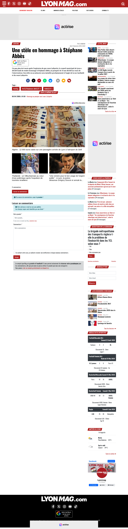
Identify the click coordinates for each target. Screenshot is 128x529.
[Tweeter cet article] (33, 80)
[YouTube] (24, 3)
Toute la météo (110, 454)
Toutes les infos (110, 111)
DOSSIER (100, 295)
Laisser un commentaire (20, 191)
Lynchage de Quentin (105, 323)
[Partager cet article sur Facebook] (28, 80)
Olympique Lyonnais (104, 316)
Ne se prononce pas (95, 252)
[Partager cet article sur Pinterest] (39, 80)
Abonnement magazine (25, 10)
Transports (101, 58)
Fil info (43, 10)
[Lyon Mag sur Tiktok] (75, 508)
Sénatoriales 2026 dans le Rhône (106, 311)
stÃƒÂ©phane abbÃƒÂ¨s (32, 89)
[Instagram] (18, 3)
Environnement (102, 76)
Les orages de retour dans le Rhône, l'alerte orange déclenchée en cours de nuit (106, 81)
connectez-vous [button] (33, 221)
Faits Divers (89, 10)
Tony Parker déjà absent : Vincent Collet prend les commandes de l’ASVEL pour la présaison (106, 52)
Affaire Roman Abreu (105, 297)
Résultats (114, 261)
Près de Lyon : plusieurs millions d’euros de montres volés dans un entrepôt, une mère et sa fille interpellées (101, 204)
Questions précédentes (93, 261)
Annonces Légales (59, 10)
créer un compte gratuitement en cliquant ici (35, 268)
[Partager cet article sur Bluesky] (50, 80)
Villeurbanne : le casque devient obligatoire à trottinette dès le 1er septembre (106, 63)
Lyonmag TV (105, 10)
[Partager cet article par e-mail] (63, 80)
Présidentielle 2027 (104, 303)
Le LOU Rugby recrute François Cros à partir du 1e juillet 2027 (106, 72)
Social (16, 44)
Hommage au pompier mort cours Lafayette (39, 96)
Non (90, 249)
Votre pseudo (17, 214)
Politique (75, 10)
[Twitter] (13, 3)
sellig (16, 89)
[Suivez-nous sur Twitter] (58, 508)
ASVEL (99, 48)
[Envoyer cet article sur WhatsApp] (45, 80)
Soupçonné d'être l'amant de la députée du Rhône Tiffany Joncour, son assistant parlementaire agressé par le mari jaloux (102, 185)
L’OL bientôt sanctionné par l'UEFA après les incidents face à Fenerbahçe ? (106, 91)
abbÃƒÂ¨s (48, 89)
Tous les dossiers (109, 328)
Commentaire (17, 224)
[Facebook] (8, 3)
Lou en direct (101, 68)
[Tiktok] (29, 3)
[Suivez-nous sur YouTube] (69, 508)
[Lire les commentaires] (69, 80)
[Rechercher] (122, 4)
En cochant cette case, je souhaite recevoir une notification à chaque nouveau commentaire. (42, 253)
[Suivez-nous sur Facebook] (102, 473)
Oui (90, 246)
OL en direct (101, 86)
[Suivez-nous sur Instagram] (64, 508)
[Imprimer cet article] (58, 80)
